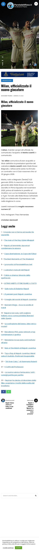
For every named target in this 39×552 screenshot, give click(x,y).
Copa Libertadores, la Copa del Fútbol (20, 254)
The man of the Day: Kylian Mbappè (19, 240)
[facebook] (2, 60)
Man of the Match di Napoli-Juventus (20, 348)
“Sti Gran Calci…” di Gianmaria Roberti (21, 361)
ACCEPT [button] (18, 548)
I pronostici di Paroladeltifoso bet (18, 264)
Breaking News (7, 80)
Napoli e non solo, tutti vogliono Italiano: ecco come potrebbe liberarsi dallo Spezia (17, 316)
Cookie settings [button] (8, 548)
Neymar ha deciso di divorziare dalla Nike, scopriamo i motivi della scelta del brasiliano (18, 383)
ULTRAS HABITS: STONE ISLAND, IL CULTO (20, 283)
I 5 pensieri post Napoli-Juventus (18, 294)
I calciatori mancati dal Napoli (16, 270)
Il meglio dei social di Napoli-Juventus (21, 299)
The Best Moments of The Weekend (19, 259)
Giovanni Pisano (6, 96)
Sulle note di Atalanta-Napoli (17, 289)
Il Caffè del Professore (14, 367)
